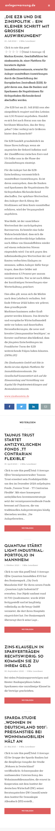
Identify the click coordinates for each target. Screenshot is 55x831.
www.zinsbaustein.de (16, 396)
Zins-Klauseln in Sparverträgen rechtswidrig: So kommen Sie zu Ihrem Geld (24, 656)
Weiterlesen (27, 528)
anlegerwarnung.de (20, 5)
